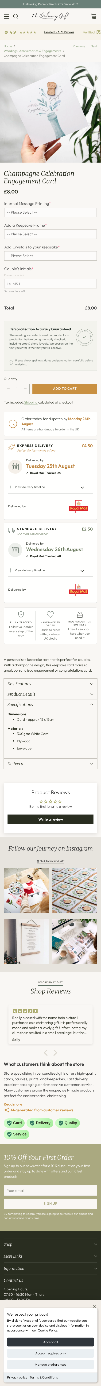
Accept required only (50, 1353)
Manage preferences (50, 1364)
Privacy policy (17, 1377)
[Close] (94, 1306)
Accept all (50, 1342)
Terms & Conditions (44, 1377)
